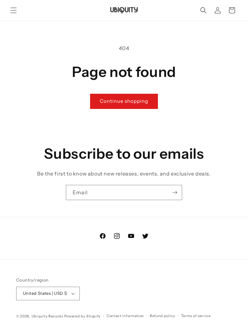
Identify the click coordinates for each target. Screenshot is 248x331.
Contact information (125, 316)
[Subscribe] (175, 192)
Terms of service (196, 316)
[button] (13, 10)
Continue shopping (124, 101)
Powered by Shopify (82, 316)
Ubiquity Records (47, 316)
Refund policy (162, 316)
